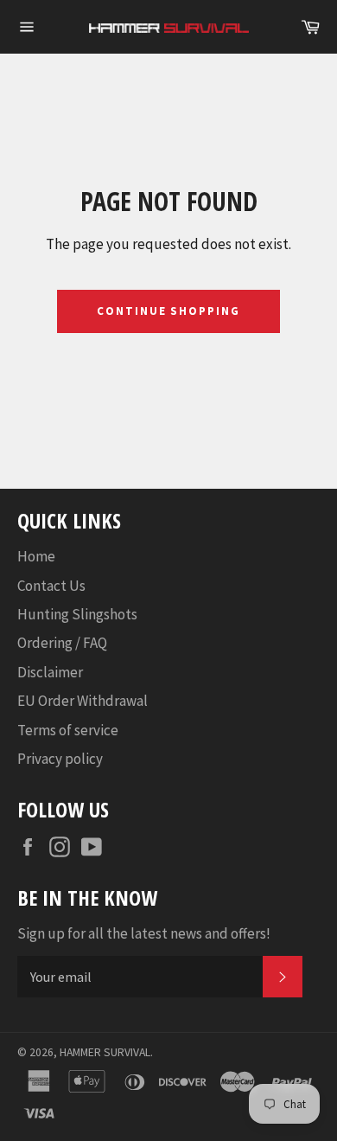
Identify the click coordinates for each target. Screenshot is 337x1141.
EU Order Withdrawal (82, 700)
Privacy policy (60, 758)
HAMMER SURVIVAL (105, 1052)
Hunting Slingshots (77, 614)
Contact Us (51, 585)
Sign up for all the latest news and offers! (143, 933)
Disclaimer (50, 672)
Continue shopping (168, 311)
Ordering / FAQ (62, 642)
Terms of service (67, 730)
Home (36, 556)
